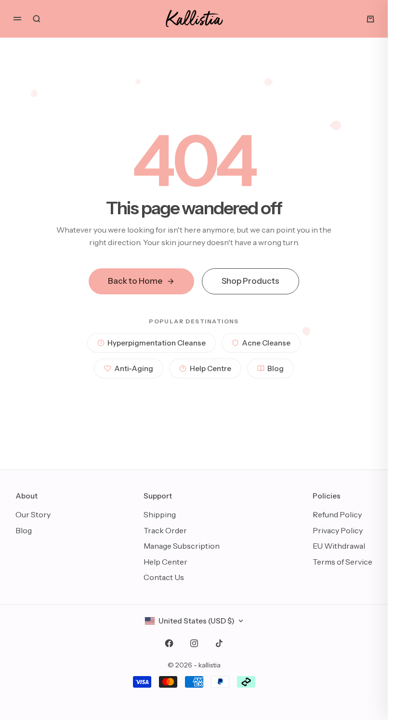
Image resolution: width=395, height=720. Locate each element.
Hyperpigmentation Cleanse (156, 342)
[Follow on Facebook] (169, 643)
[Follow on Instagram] (194, 643)
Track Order (165, 530)
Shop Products (250, 281)
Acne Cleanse (266, 342)
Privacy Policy (338, 530)
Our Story (33, 514)
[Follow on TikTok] (219, 643)
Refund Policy (337, 514)
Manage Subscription (182, 546)
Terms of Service (342, 562)
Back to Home (135, 281)
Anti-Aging (133, 368)
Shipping (160, 514)
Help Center (165, 562)
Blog (275, 368)
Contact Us (164, 577)
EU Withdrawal (339, 546)
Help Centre (210, 368)
